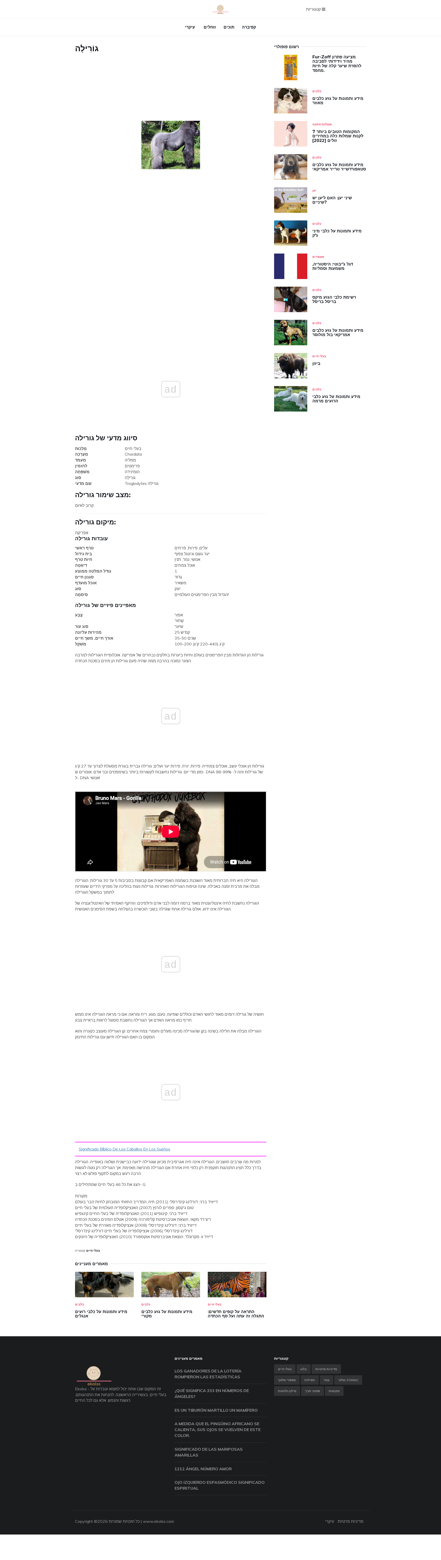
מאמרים (318, 257)
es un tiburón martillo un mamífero (216, 1410)
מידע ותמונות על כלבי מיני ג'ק (337, 233)
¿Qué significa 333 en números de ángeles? (212, 1393)
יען (314, 190)
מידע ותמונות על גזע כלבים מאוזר (337, 100)
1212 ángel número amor (203, 1468)
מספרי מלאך (287, 1380)
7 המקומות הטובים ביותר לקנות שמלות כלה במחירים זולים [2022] (337, 136)
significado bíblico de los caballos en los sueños (124, 1149)
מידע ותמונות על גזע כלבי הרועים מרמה (336, 399)
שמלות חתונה (322, 124)
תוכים (229, 27)
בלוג (303, 1369)
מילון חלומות (287, 1391)
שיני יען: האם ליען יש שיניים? (332, 200)
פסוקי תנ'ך (312, 1391)
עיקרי (190, 27)
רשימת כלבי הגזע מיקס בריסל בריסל (334, 299)
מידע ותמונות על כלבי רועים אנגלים (101, 1314)
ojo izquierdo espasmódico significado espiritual (220, 1485)
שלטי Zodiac (348, 1380)
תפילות (309, 1380)
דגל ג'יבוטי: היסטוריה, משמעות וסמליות (332, 266)
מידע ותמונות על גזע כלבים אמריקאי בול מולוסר (337, 332)
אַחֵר (326, 1380)
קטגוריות (314, 9)
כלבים (79, 1304)
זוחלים (210, 27)
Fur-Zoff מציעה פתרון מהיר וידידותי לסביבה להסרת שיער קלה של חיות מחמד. (336, 64)
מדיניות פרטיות (326, 1369)
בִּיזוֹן (316, 363)
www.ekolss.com (158, 1521)
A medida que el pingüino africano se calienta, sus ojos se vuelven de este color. (218, 1429)
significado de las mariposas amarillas (209, 1452)
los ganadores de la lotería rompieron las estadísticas (208, 1373)
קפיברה (249, 27)
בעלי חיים (93, 1250)
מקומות (334, 1391)
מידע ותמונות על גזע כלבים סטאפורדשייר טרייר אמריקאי (339, 167)
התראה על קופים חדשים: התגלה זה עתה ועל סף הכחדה (236, 1314)
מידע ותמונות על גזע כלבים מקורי (166, 1314)
